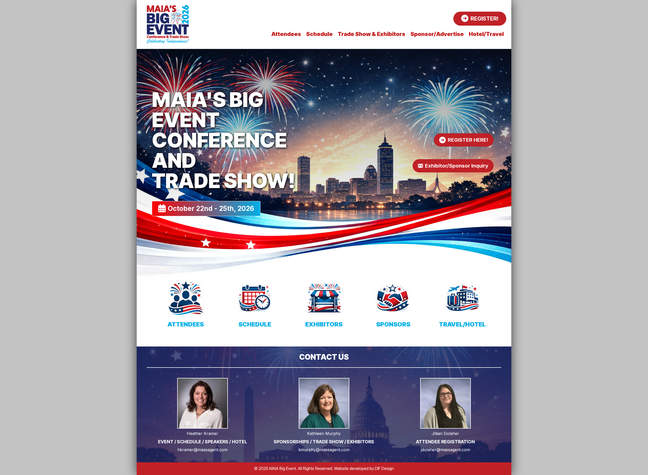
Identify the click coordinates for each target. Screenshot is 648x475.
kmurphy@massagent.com (324, 449)
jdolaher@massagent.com (445, 449)
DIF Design (384, 468)
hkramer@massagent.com (202, 449)
